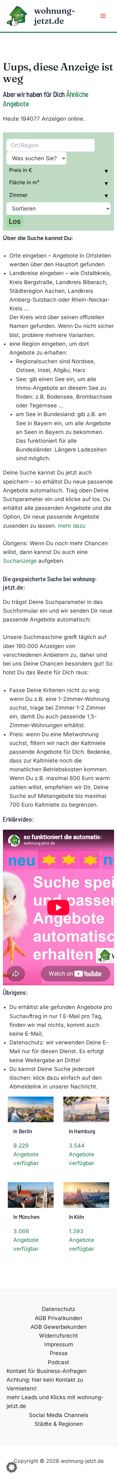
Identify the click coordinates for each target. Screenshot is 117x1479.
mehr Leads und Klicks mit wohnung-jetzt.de (55, 1401)
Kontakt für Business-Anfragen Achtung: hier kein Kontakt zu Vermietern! (46, 1380)
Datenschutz (58, 1309)
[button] (11, 1467)
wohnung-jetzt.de (54, 16)
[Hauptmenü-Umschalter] (103, 15)
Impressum (58, 1344)
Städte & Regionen (58, 1424)
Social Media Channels (58, 1415)
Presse (59, 1353)
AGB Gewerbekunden (58, 1327)
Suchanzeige (20, 561)
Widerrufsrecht (58, 1335)
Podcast (58, 1362)
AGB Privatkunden (58, 1318)
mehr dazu (71, 526)
